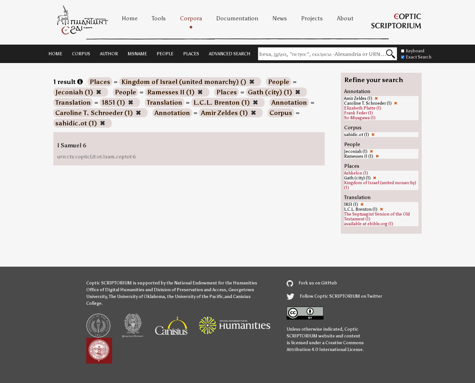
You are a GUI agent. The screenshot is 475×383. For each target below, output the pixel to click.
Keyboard (415, 51)
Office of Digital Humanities (115, 290)
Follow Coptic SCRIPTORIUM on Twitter (340, 296)
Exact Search (418, 57)
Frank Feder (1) (358, 113)
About (345, 18)
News (279, 18)
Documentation (237, 18)
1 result (65, 82)
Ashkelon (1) (356, 173)
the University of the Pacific (195, 296)
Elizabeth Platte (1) (362, 108)
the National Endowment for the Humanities (211, 283)
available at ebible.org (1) (368, 223)
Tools (159, 18)
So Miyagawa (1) (359, 117)
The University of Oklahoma (137, 296)
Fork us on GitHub (317, 283)
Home (130, 18)
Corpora (191, 18)
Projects (312, 18)
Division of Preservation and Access (190, 290)
